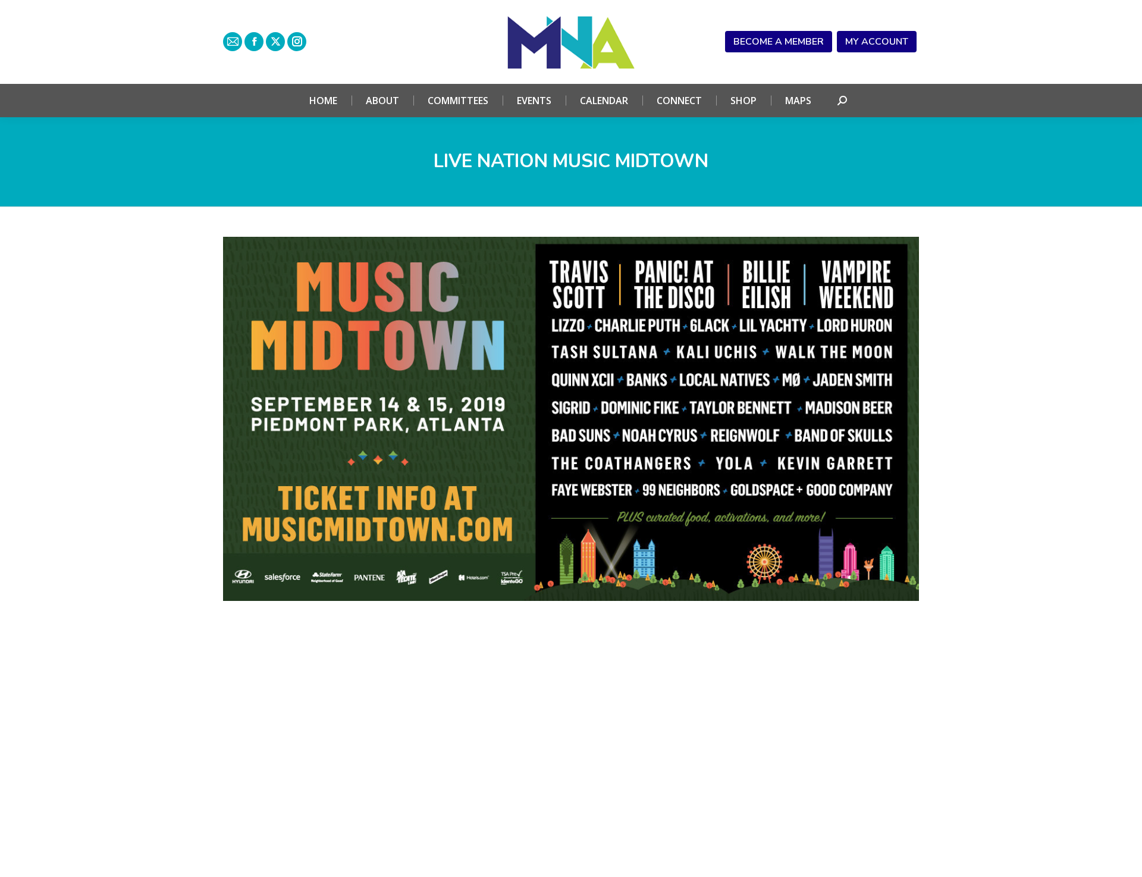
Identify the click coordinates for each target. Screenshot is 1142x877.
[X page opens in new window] (275, 41)
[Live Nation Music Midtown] (571, 419)
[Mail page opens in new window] (232, 41)
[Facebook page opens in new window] (253, 41)
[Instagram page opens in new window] (296, 41)
